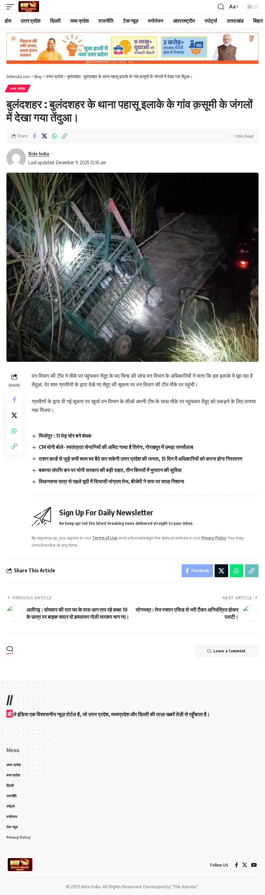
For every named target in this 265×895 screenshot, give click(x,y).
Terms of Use (105, 537)
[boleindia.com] (28, 7)
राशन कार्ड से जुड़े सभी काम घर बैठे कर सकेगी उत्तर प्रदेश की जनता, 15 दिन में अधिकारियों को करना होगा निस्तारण (140, 458)
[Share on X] (44, 136)
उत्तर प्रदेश (17, 88)
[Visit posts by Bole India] (16, 158)
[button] (11, 7)
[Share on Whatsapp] (54, 136)
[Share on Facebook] (34, 136)
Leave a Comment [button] (229, 650)
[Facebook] (236, 865)
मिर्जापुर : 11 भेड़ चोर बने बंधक (65, 435)
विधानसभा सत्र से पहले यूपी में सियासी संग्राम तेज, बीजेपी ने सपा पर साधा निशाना (111, 481)
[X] (244, 865)
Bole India (38, 153)
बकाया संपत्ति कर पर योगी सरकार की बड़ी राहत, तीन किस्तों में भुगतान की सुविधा (110, 470)
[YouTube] (254, 865)
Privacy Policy (213, 537)
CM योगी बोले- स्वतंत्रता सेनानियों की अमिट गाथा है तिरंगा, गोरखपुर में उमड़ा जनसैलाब (116, 447)
